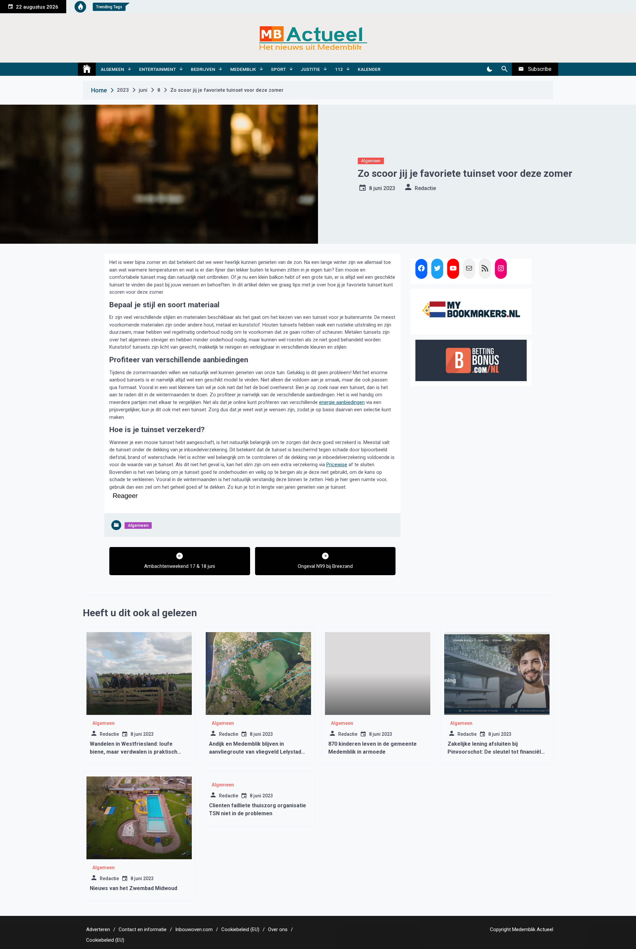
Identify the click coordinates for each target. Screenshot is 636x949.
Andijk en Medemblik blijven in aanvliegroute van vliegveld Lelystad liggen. (255, 752)
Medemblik (243, 69)
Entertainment (157, 69)
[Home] (87, 69)
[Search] (504, 69)
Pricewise (336, 465)
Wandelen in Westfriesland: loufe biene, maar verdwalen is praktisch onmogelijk (133, 752)
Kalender (369, 69)
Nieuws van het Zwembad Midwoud (133, 888)
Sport (278, 69)
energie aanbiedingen (342, 402)
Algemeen (112, 69)
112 (339, 69)
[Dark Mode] (489, 69)
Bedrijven (203, 69)
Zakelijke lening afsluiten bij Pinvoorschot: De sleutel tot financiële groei (496, 752)
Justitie (310, 69)
